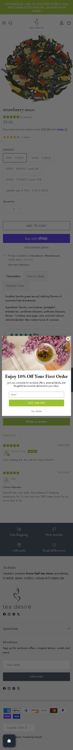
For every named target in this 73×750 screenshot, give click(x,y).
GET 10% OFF (36, 403)
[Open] (9, 740)
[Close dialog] (68, 339)
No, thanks (36, 411)
